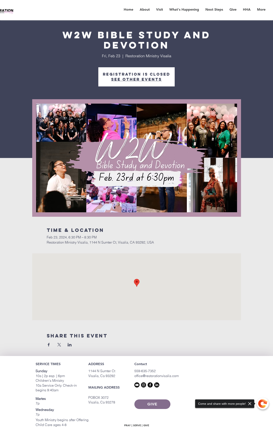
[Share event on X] (59, 344)
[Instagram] (143, 384)
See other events (136, 79)
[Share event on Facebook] (49, 344)
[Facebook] (150, 384)
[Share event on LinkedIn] (70, 344)
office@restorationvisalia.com (156, 376)
